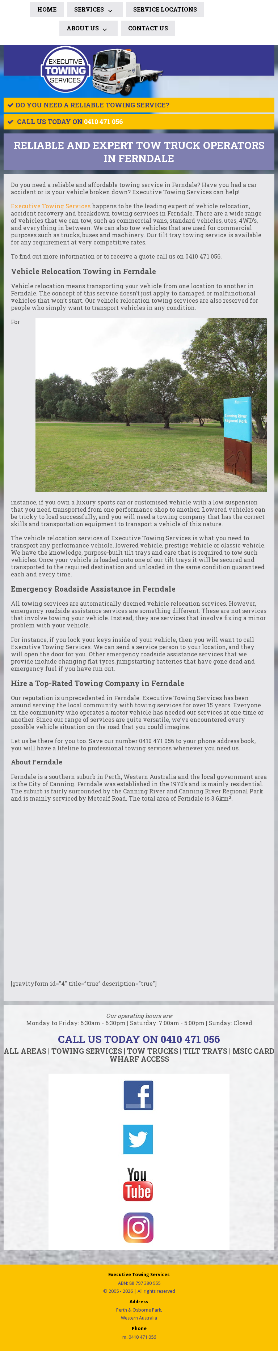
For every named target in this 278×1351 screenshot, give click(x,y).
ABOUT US (83, 28)
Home (46, 9)
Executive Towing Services (50, 206)
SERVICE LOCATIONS (165, 9)
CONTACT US (148, 28)
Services (89, 9)
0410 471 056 (103, 121)
